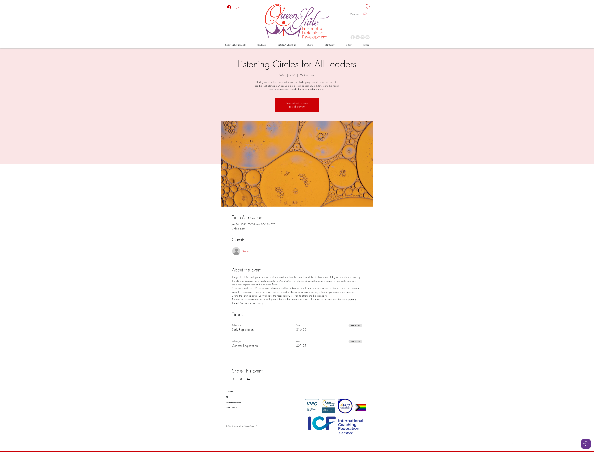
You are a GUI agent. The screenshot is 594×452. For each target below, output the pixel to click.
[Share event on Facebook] (233, 379)
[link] (367, 7)
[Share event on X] (240, 379)
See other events (297, 106)
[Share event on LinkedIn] (248, 379)
